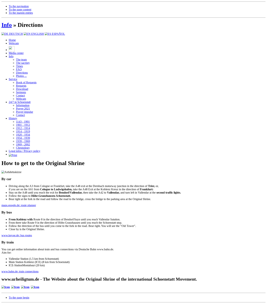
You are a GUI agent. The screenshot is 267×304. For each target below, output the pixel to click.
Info (6, 25)
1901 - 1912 (23, 124)
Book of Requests (26, 82)
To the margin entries (21, 12)
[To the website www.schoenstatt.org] (25, 287)
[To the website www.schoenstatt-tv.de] (5, 287)
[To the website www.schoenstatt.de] (35, 287)
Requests (21, 85)
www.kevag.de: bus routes (16, 235)
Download (22, 89)
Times (19, 66)
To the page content (20, 9)
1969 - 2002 (23, 144)
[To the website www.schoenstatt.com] (15, 287)
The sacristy (23, 62)
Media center (16, 53)
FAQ (19, 69)
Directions (22, 72)
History (13, 118)
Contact (20, 95)
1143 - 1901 (23, 121)
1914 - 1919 (23, 131)
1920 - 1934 (23, 134)
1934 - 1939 (23, 137)
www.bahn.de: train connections (20, 271)
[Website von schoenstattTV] (12, 49)
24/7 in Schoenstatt (20, 102)
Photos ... (21, 75)
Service (13, 79)
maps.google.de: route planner (18, 205)
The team (21, 59)
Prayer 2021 (23, 108)
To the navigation (19, 6)
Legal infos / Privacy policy (24, 151)
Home (12, 40)
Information (22, 105)
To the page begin (19, 297)
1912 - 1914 (23, 128)
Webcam (14, 43)
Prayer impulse (24, 111)
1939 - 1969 (23, 141)
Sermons (21, 92)
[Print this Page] (13, 154)
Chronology (23, 147)
